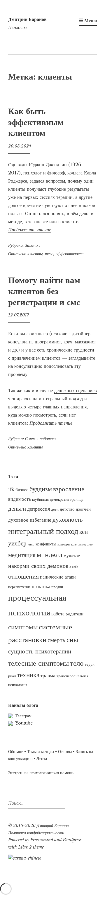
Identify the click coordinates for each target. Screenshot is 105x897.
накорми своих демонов (38, 565)
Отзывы (65, 751)
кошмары (63, 544)
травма (48, 675)
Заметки (33, 245)
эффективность (70, 253)
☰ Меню (88, 20)
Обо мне (15, 751)
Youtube (24, 723)
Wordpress (72, 839)
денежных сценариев (75, 390)
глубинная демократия (50, 499)
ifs (11, 489)
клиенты (35, 253)
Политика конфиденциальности (36, 832)
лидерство (85, 544)
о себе (73, 567)
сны (72, 639)
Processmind (41, 839)
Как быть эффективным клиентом (36, 122)
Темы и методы (40, 751)
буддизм (40, 489)
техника (28, 675)
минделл (49, 554)
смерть (56, 640)
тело (49, 253)
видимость (19, 499)
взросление (68, 489)
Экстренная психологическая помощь (41, 772)
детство (67, 509)
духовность (67, 519)
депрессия (38, 508)
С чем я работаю (40, 438)
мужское (72, 555)
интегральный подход (43, 531)
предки (57, 587)
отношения (23, 576)
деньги (17, 508)
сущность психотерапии (39, 651)
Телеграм (23, 715)
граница (76, 499)
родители (74, 614)
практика (41, 586)
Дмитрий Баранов (27, 19)
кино (31, 544)
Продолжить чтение (29, 230)
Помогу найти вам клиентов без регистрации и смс (44, 291)
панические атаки (58, 577)
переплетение (19, 587)
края (74, 544)
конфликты (46, 544)
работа (57, 614)
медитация (22, 555)
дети (55, 509)
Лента (41, 758)
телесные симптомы (38, 663)
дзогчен (83, 509)
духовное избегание (29, 520)
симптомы (23, 627)
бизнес (21, 489)
